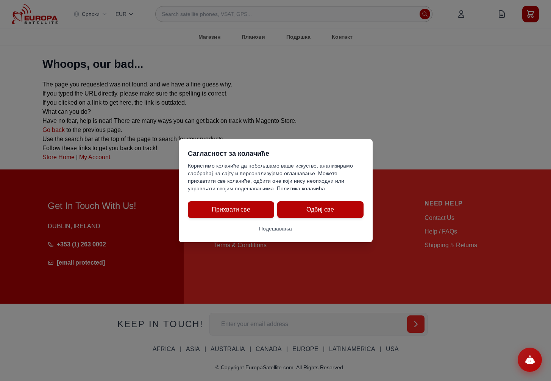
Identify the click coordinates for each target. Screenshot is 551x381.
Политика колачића (301, 188)
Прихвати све (231, 209)
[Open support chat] (530, 360)
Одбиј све (320, 209)
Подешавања (275, 229)
